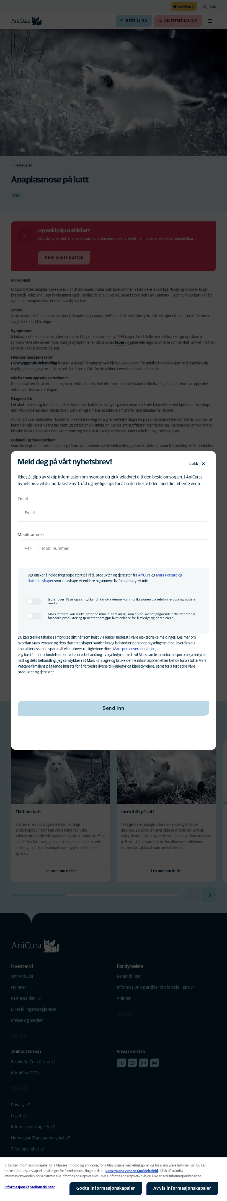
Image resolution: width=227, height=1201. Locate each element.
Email (23, 498)
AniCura (144, 575)
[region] (113, 1179)
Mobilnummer (31, 534)
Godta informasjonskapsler (105, 1188)
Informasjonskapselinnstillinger (29, 1187)
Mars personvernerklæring (134, 649)
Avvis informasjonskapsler (182, 1188)
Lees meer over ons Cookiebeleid (131, 1171)
